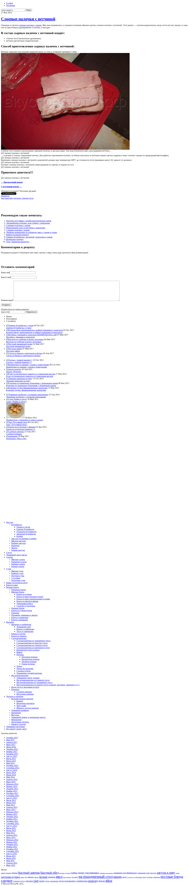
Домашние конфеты (20, 710)
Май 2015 (10, 763)
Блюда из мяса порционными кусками (33, 599)
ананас (3, 873)
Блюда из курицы (24, 594)
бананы (8, 873)
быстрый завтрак (29, 872)
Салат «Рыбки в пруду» (16, 401)
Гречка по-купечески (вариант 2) (20, 429)
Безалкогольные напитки (22, 699)
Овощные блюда (18, 590)
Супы (8, 569)
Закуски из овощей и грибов (23, 539)
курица (16, 876)
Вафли (19, 652)
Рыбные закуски (18, 543)
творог (42, 881)
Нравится (5, 196)
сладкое (6, 881)
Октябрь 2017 (12, 738)
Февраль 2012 (12, 840)
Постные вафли (13, 351)
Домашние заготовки (15, 726)
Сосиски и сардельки (25, 606)
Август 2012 (11, 826)
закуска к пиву (166, 872)
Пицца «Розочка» (14, 372)
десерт (81, 872)
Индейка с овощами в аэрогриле (20, 337)
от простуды (131, 877)
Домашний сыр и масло (16, 555)
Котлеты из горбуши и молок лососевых (24, 342)
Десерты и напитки (14, 696)
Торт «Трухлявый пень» (16, 425)
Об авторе (10, 5)
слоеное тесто (27, 198)
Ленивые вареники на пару (18, 381)
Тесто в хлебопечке (24, 631)
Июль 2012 (11, 828)
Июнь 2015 (11, 761)
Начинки (15, 689)
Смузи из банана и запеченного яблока (23, 356)
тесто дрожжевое (51, 881)
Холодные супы (18, 580)
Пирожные (16, 713)
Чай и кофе (21, 706)
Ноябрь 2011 (11, 847)
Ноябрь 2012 (11, 819)
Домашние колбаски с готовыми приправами (26, 397)
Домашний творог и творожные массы (28, 717)
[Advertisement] (48, 205)
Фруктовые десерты (20, 722)
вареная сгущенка (64, 873)
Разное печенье (28, 664)
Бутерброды (16, 525)
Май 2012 (10, 833)
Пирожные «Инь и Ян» (16, 438)
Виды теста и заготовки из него (25, 687)
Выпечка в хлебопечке (21, 624)
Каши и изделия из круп (17, 583)
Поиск (28, 10)
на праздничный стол (96, 876)
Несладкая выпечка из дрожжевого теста (34, 682)
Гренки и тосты (23, 527)
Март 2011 (10, 865)
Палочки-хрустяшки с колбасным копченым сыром (28, 221)
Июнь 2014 (11, 775)
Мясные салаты (18, 559)
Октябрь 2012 (12, 821)
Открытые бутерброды (26, 532)
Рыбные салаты (18, 564)
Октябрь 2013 (12, 793)
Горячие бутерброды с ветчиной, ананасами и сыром (29, 237)
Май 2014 (10, 777)
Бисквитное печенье (30, 659)
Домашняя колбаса (24, 603)
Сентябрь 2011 (12, 851)
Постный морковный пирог (18, 346)
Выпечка (10, 622)
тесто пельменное (67, 881)
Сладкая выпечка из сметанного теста (33, 648)
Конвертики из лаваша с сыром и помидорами (26, 367)
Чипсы (14, 548)
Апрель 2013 (11, 807)
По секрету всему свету (16, 729)
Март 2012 (10, 837)
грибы (74, 872)
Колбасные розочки (14, 239)
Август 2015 (11, 756)
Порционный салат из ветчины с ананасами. (25, 228)
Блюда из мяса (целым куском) (29, 597)
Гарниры (15, 613)
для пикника (92, 872)
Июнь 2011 (11, 858)
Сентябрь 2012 (12, 823)
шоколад (93, 880)
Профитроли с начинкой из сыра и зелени (24, 420)
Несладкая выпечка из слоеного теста (32, 680)
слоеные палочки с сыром (30, 25)
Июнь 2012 (11, 830)
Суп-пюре (15, 578)
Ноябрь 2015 (11, 751)
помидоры (156, 877)
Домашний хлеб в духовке (28, 678)
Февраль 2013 (12, 812)
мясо (59, 877)
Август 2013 (11, 798)
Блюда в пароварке (19, 620)
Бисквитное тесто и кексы (27, 650)
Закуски (9, 522)
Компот (19, 701)
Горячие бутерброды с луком (18, 328)
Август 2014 (11, 770)
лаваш (22, 877)
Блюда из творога (19, 636)
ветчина (17, 198)
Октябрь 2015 (12, 754)
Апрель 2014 (11, 779)
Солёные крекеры (14, 434)
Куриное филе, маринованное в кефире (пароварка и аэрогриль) (34, 332)
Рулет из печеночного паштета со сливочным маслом (29, 376)
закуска (153, 873)
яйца (109, 881)
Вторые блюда (12, 587)
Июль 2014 (11, 772)
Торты (19, 666)
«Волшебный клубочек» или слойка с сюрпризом (28, 223)
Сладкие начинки (24, 692)
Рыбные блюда (17, 608)
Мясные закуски (18, 541)
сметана (29, 881)
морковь (51, 877)
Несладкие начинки (25, 694)
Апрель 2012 (11, 835)
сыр (35, 880)
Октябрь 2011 (12, 849)
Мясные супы (17, 571)
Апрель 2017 (11, 742)
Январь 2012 (11, 842)
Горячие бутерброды (25, 529)
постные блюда (172, 877)
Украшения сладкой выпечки (29, 673)
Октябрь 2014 (12, 765)
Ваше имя (5, 272)
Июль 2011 (11, 856)
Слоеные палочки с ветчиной (28, 19)
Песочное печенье (30, 657)
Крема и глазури (18, 724)
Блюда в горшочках (19, 617)
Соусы (9, 552)
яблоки (101, 881)
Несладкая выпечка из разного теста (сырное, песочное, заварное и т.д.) (47, 685)
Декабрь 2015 (12, 749)
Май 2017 (10, 740)
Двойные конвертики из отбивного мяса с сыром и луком (31, 232)
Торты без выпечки (24, 668)
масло (36, 877)
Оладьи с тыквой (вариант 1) (19, 362)
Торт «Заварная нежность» (18, 242)
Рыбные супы (17, 573)
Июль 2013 (11, 800)
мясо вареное (67, 877)
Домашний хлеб (23, 627)
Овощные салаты (18, 562)
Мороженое (16, 720)
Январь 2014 (11, 786)
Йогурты (15, 715)
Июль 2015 (11, 758)
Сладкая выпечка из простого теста (32, 643)
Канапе (19, 536)
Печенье (20, 655)
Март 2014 (10, 782)
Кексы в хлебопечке (25, 629)
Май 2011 (10, 861)
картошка (6, 876)
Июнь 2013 (11, 803)
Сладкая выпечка (18, 638)
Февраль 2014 (12, 784)
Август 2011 (11, 854)
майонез (31, 877)
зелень (177, 873)
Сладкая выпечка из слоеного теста (32, 645)
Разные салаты (17, 566)
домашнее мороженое (106, 873)
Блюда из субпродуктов (21, 610)
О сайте (9, 3)
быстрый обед (7, 198)
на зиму (75, 877)
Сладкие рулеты (23, 671)
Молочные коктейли (25, 703)
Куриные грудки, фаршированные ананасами (26, 390)
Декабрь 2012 (12, 816)
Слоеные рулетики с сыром (18, 225)
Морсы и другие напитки (27, 708)
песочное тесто (141, 877)
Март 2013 (10, 810)
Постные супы (17, 576)
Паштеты (15, 545)
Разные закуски (18, 550)
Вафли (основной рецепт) (17, 235)
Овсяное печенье (29, 662)
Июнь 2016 (11, 747)
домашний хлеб (143, 873)
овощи (117, 876)
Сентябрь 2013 (12, 796)
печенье (150, 877)
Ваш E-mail (6, 277)
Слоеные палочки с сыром (17, 230)
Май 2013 (10, 805)
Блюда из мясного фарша (27, 601)
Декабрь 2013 (12, 789)
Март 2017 (10, 745)
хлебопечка (82, 881)
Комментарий (7, 300)
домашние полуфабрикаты (125, 873)
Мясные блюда (17, 592)
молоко (43, 876)
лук (26, 877)
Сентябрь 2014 (12, 768)
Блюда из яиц (12, 585)
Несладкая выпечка (19, 675)
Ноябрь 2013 (11, 791)
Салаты (9, 557)
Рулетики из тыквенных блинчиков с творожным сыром (31, 385)
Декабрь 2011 (12, 844)
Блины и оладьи (18, 634)
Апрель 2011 (11, 863)
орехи (124, 877)
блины (14, 873)
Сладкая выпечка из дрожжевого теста (33, 641)
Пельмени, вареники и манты (24, 615)
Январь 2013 (11, 814)
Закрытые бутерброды (26, 534)
